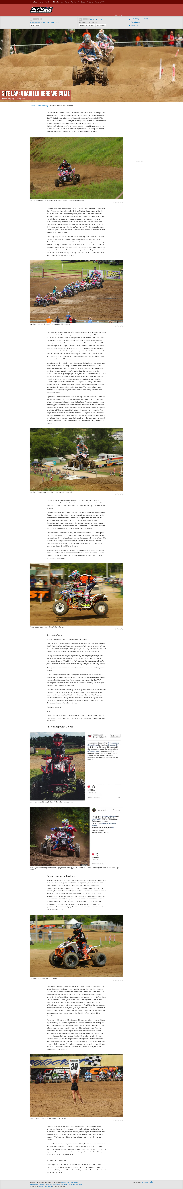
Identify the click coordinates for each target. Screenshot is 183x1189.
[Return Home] (41, 12)
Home (32, 106)
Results (73, 2)
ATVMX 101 (135, 25)
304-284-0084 (65, 1182)
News (41, 2)
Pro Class (81, 2)
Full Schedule (101, 26)
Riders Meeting (42, 106)
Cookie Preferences (45, 1184)
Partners (90, 2)
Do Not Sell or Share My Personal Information (67, 1184)
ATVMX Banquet (96, 20)
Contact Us (74, 1182)
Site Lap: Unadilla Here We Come (61, 106)
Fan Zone (48, 2)
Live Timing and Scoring (139, 19)
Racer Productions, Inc (45, 1186)
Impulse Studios (148, 1182)
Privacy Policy (34, 1184)
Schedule (33, 2)
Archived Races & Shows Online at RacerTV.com (44, 22)
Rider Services (58, 2)
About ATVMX (100, 2)
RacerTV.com (135, 22)
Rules (67, 2)
